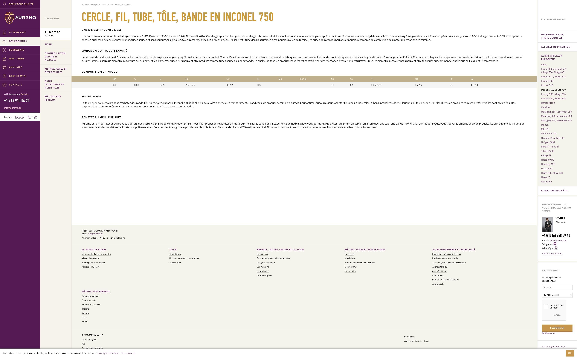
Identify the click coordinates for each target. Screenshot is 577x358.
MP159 (545, 129)
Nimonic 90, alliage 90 (552, 137)
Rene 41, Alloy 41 (550, 146)
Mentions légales (89, 339)
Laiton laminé (263, 271)
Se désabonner (549, 333)
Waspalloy (546, 181)
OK (570, 353)
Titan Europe (175, 262)
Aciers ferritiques (439, 271)
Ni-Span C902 (548, 142)
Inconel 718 (547, 85)
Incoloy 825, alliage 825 (553, 98)
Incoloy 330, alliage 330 (553, 94)
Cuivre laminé (263, 267)
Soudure (85, 313)
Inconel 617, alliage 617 (553, 76)
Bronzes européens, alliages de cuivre (273, 258)
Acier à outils (438, 284)
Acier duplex (437, 275)
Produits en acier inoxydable (445, 258)
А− (29, 116)
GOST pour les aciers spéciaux (445, 279)
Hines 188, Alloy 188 (552, 172)
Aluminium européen (91, 304)
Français (19, 116)
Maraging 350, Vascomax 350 (556, 120)
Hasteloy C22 (548, 164)
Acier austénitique (440, 267)
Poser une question (552, 253)
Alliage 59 (546, 155)
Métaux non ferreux (96, 291)
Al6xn (544, 64)
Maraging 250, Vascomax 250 (556, 111)
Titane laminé (175, 254)
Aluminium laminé (90, 296)
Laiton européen (264, 275)
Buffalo (24, 94)
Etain (84, 317)
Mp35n (545, 124)
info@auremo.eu (95, 233)
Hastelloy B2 (547, 159)
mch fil (545, 346)
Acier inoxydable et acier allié (453, 249)
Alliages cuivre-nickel (266, 262)
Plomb (84, 321)
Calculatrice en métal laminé (112, 238)
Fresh (426, 341)
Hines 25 (545, 177)
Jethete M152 (548, 102)
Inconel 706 (547, 80)
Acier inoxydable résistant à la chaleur (449, 262)
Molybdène (350, 258)
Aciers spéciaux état (90, 267)
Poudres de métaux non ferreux (446, 254)
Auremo (20, 18)
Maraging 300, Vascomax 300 (556, 115)
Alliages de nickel (94, 249)
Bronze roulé (262, 254)
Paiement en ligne (90, 238)
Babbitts (85, 309)
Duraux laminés (89, 300)
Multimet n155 (549, 133)
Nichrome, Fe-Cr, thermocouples (96, 254)
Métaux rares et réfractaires (365, 249)
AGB (83, 344)
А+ (35, 116)
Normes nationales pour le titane (184, 258)
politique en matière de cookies (116, 353)
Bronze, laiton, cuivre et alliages (280, 249)
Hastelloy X (547, 168)
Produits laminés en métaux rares (360, 262)
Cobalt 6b (546, 107)
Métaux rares (351, 267)
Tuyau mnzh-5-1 (556, 346)
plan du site (409, 336)
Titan (173, 249)
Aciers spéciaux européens (93, 262)
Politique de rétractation (92, 348)
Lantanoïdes (350, 271)
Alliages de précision (90, 258)
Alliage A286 (547, 150)
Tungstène (349, 254)
